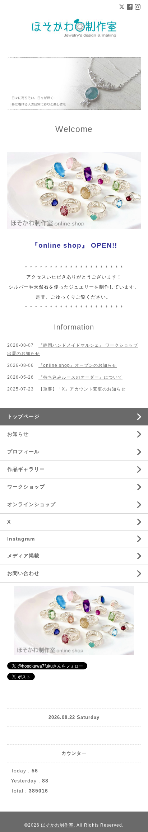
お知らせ (18, 434)
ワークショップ (26, 487)
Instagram (21, 539)
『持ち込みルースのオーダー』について (80, 377)
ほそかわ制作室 (57, 825)
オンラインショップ (31, 504)
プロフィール (23, 451)
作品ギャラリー (26, 469)
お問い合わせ (23, 573)
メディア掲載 (23, 555)
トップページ (23, 416)
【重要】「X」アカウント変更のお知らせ (82, 389)
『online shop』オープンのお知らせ (77, 365)
